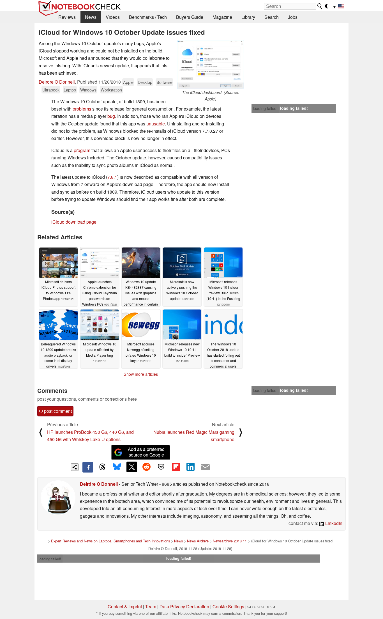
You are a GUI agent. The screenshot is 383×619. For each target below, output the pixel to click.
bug (111, 116)
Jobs (292, 17)
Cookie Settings (228, 606)
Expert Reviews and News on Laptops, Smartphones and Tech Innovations (110, 541)
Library (248, 17)
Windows (88, 90)
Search (271, 17)
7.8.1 (112, 177)
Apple (128, 82)
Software (164, 82)
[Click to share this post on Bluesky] (117, 467)
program (82, 150)
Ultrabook (50, 90)
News (90, 17)
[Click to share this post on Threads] (102, 467)
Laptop (70, 90)
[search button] (319, 6)
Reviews (67, 17)
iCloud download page (73, 222)
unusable (155, 123)
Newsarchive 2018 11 (230, 541)
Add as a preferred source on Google (146, 452)
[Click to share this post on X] (131, 467)
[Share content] (75, 467)
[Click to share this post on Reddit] (146, 467)
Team (150, 606)
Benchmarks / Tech (148, 17)
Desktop (145, 82)
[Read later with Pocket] (161, 467)
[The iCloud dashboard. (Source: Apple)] (210, 64)
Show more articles (141, 374)
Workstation (111, 90)
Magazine (222, 17)
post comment (57, 411)
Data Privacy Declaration (184, 606)
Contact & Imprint (125, 606)
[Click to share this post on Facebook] (87, 467)
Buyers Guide (189, 17)
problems (82, 109)
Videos (113, 17)
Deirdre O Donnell (57, 82)
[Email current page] (205, 467)
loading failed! (265, 108)
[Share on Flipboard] (175, 467)
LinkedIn (333, 523)
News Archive (198, 541)
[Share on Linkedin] (190, 467)
